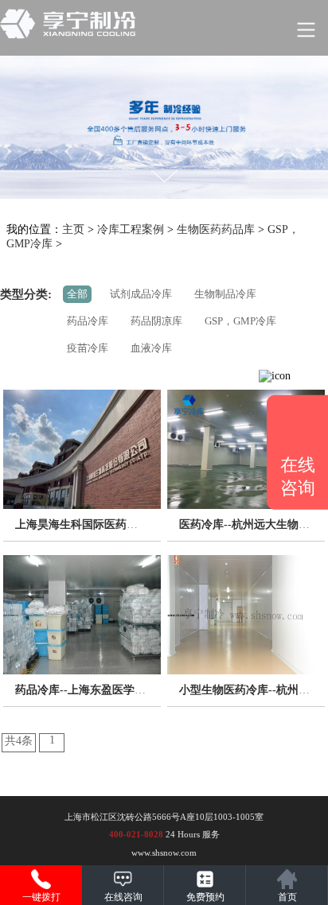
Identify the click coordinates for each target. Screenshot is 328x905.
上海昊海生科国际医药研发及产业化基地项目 (126, 524)
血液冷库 (151, 348)
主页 (73, 229)
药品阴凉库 (156, 321)
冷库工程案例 (130, 229)
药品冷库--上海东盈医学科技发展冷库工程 (119, 690)
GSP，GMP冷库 (240, 321)
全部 (77, 294)
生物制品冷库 (225, 294)
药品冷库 (87, 321)
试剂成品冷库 (141, 294)
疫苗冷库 (87, 348)
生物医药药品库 (216, 229)
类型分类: (26, 294)
